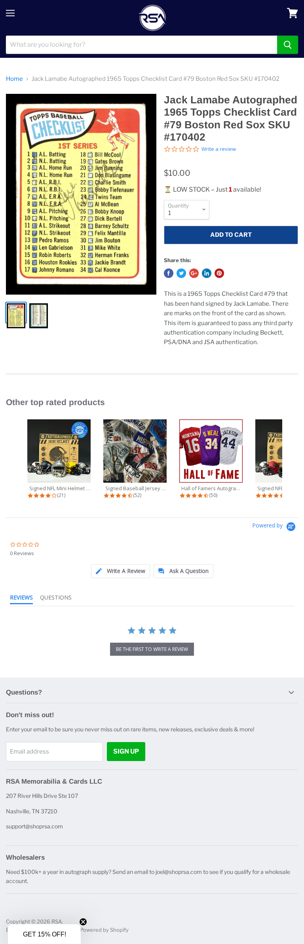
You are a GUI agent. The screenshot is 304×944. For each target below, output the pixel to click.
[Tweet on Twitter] (181, 273)
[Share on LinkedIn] (206, 273)
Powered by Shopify (104, 930)
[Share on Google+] (194, 273)
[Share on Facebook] (168, 273)
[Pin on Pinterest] (219, 273)
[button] (44, 934)
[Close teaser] (83, 922)
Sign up (126, 751)
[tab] (120, 571)
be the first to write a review (152, 649)
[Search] (287, 45)
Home (14, 79)
